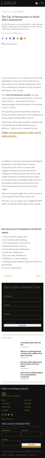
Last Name (7, 314)
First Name (7, 305)
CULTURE (5, 410)
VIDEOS (27, 410)
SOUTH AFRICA (18, 84)
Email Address (8, 296)
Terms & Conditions (21, 455)
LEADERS (27, 407)
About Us (4, 455)
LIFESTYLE (27, 400)
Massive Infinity (37, 451)
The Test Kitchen (17, 201)
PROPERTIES (6, 407)
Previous (7, 276)
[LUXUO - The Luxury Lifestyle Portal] (8, 2)
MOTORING (6, 403)
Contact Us (11, 455)
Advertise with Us (8, 419)
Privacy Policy (32, 455)
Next (39, 276)
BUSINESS (27, 403)
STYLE (4, 400)
